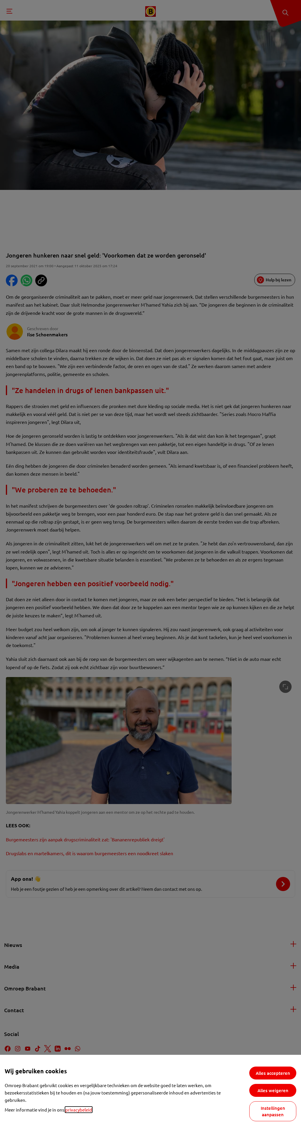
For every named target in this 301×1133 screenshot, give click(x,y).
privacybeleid (78, 1109)
